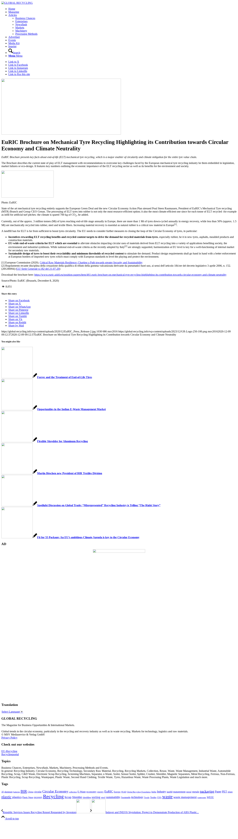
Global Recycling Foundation (139, 792)
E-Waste (82, 791)
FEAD (123, 792)
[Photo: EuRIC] (61, 133)
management (179, 791)
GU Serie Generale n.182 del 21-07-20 (38, 268)
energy (100, 792)
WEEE (210, 797)
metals (195, 791)
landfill (169, 792)
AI (2, 792)
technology (137, 797)
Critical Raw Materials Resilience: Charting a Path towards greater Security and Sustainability (91, 262)
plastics (17, 797)
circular (38, 791)
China (30, 792)
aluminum (8, 792)
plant (230, 792)
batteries (16, 792)
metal (188, 792)
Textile (146, 797)
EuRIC (108, 791)
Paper (218, 791)
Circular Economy (55, 791)
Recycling (53, 796)
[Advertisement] (15, 646)
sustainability (113, 797)
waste (167, 796)
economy (91, 791)
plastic (6, 797)
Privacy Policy (9, 737)
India (153, 791)
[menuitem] (122, 8)
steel (103, 797)
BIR (24, 791)
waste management (185, 797)
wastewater (201, 797)
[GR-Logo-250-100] (17, 2)
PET (224, 791)
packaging (207, 791)
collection (73, 792)
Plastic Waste (27, 797)
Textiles (153, 797)
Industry (161, 791)
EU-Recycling (9, 751)
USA (159, 797)
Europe (117, 792)
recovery (38, 797)
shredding (87, 797)
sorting (96, 797)
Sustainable (125, 797)
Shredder (77, 797)
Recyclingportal (10, 754)
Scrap (67, 797)
